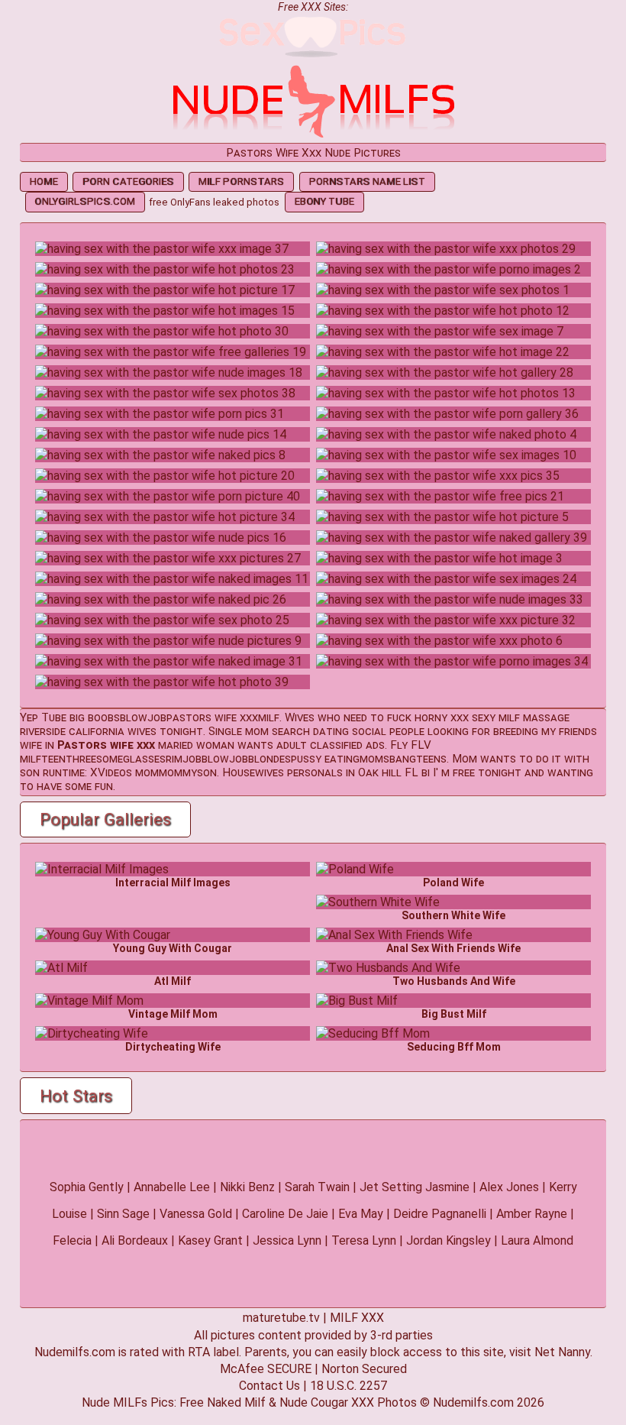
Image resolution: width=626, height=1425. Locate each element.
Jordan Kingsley (448, 1240)
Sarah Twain (317, 1187)
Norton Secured (364, 1369)
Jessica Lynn (287, 1240)
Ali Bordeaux (135, 1240)
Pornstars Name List (367, 181)
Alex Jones (509, 1187)
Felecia (72, 1240)
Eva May (360, 1213)
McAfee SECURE (265, 1369)
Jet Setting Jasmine (415, 1187)
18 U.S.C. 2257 (348, 1385)
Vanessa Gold (196, 1213)
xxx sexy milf (485, 717)
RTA (199, 1352)
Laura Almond (537, 1240)
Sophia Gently (87, 1187)
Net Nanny (562, 1352)
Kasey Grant (210, 1240)
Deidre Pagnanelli (439, 1213)
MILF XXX (357, 1317)
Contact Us (269, 1385)
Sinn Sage (123, 1213)
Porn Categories (127, 181)
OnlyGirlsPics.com (84, 201)
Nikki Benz (247, 1187)
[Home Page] (313, 135)
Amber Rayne (531, 1213)
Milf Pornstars (241, 181)
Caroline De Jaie (285, 1213)
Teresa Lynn (363, 1240)
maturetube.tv (281, 1317)
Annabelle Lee (172, 1187)
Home (44, 181)
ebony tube (324, 201)
